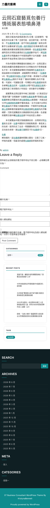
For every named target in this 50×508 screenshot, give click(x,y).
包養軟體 (33, 43)
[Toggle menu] (39, 4)
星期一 (10, 255)
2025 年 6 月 (9, 444)
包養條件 (12, 76)
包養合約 (11, 85)
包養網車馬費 (13, 43)
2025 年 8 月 (9, 435)
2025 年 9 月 (9, 431)
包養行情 (21, 129)
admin (5, 150)
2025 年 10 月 (9, 426)
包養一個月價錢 (25, 46)
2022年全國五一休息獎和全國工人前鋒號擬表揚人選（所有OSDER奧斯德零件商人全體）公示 (30, 304)
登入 (5, 464)
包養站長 (19, 115)
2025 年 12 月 (9, 417)
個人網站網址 (6, 219)
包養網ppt (8, 79)
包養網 (28, 52)
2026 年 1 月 (9, 413)
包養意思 (39, 70)
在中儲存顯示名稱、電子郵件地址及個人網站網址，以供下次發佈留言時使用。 (23, 233)
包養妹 (7, 106)
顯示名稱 (4, 199)
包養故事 (31, 96)
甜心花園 (22, 76)
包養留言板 (39, 85)
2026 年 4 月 (9, 400)
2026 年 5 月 (9, 395)
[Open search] (46, 4)
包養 (15, 123)
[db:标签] (11, 337)
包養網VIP (23, 85)
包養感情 (27, 109)
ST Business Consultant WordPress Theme (24, 495)
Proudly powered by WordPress (25, 504)
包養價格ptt (26, 100)
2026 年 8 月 (9, 382)
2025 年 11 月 (9, 422)
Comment (4, 168)
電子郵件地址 (6, 209)
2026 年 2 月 (9, 408)
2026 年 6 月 (9, 391)
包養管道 (39, 49)
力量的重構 (9, 4)
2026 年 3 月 (9, 404)
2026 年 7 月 (9, 386)
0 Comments (26, 34)
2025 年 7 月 (9, 440)
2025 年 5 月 (9, 448)
